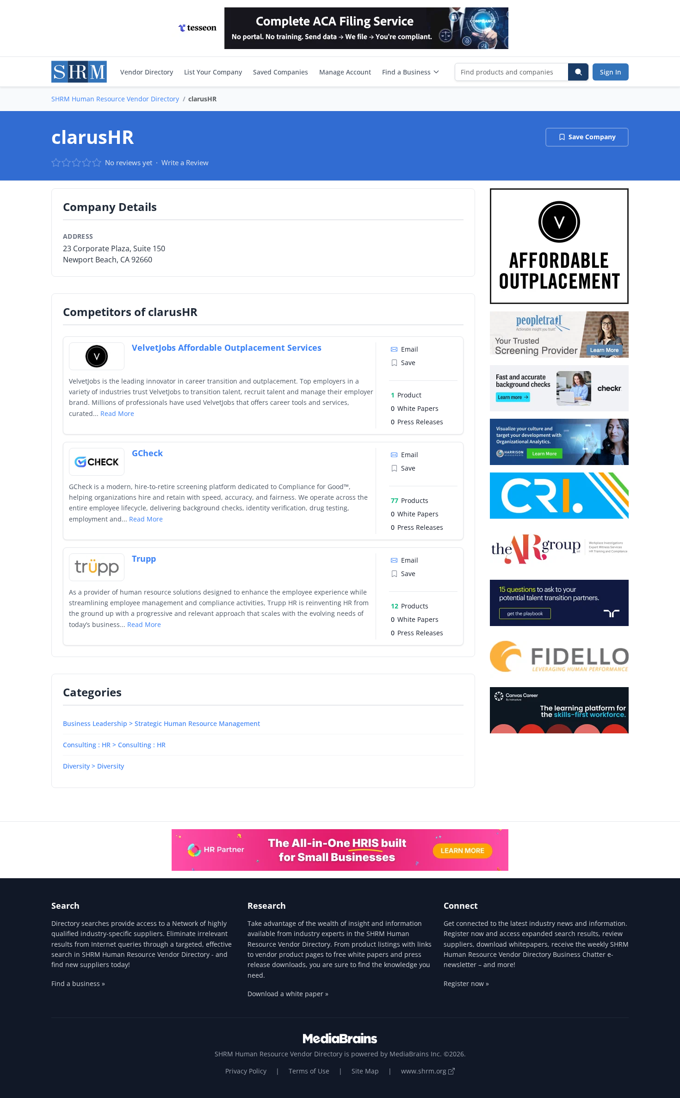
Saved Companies (280, 72)
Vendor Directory (146, 72)
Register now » (466, 983)
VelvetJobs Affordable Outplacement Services (226, 347)
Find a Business (406, 72)
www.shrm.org (424, 1071)
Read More (117, 413)
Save (408, 362)
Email (409, 349)
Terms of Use (309, 1071)
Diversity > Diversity (93, 766)
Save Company (592, 136)
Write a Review (185, 162)
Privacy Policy (245, 1071)
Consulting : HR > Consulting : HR (114, 744)
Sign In (610, 72)
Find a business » (78, 983)
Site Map (365, 1071)
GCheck (147, 453)
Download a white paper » (287, 993)
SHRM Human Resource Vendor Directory (115, 98)
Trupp (144, 558)
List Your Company (213, 72)
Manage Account (345, 72)
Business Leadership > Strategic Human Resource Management (161, 723)
